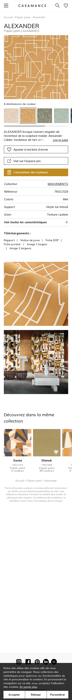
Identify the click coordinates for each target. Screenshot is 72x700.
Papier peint (22, 17)
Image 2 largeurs (20, 248)
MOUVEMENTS (58, 184)
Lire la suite (60, 140)
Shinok (46, 460)
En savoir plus (28, 687)
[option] (11, 115)
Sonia (17, 460)
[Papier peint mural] (54, 662)
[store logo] (32, 5)
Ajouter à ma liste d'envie (30, 149)
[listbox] (36, 115)
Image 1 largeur (37, 244)
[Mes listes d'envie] (66, 6)
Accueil (8, 17)
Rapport (9, 240)
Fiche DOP (52, 240)
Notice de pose (30, 240)
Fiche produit (12, 244)
